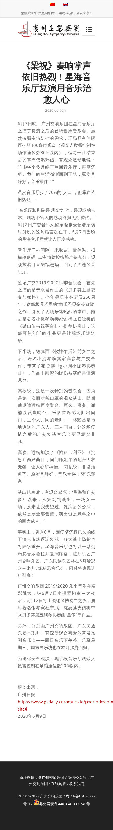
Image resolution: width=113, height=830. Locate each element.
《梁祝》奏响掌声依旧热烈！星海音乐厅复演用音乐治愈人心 (56, 82)
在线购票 (58, 783)
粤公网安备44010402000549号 (64, 803)
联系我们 (76, 783)
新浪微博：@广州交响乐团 (41, 777)
